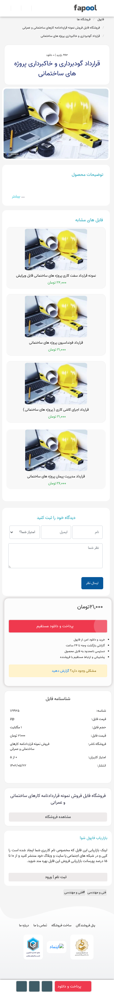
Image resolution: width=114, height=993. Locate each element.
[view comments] (64, 774)
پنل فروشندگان (85, 925)
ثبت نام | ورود (56, 877)
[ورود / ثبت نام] (14, 8)
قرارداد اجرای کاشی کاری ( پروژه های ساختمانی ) (56, 410)
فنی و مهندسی (96, 892)
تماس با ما (40, 925)
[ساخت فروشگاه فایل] (24, 8)
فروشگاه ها (83, 19)
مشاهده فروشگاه (58, 817)
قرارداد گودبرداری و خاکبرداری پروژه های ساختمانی (70, 36)
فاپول (100, 19)
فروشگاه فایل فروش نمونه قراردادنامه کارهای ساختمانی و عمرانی (61, 27)
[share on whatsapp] (58, 774)
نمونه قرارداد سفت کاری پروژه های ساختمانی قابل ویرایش (56, 276)
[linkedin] (77, 977)
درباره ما (24, 925)
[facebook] (36, 977)
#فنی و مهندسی (74, 892)
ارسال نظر (92, 583)
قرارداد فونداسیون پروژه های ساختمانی (56, 343)
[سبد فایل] (6, 8)
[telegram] (46, 977)
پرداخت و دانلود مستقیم (55, 626)
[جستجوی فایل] (34, 8)
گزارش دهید (60, 671)
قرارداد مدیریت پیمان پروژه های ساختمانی (56, 476)
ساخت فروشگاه (61, 925)
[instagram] (57, 977)
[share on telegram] (51, 774)
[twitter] (67, 977)
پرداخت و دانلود (69, 986)
